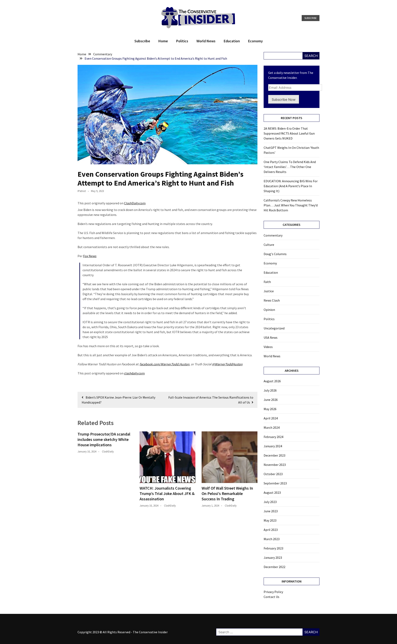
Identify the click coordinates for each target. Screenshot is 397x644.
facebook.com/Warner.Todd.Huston (164, 364)
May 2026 (270, 409)
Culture (269, 245)
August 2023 (272, 492)
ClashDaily (108, 451)
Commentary (273, 235)
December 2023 (274, 455)
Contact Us (271, 597)
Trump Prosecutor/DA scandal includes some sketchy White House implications (104, 439)
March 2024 (272, 427)
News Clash (272, 300)
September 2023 (275, 483)
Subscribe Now (283, 99)
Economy (255, 41)
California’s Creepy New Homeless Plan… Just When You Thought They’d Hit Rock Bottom (291, 205)
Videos (268, 347)
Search (311, 56)
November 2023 (275, 465)
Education (232, 41)
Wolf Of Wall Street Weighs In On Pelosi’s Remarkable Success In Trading (227, 493)
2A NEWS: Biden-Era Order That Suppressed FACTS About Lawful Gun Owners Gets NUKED (289, 133)
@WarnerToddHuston (227, 364)
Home (163, 41)
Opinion (269, 310)
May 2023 (270, 520)
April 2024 (271, 418)
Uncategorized (274, 328)
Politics (182, 41)
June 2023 (271, 511)
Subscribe (310, 18)
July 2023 (270, 502)
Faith (267, 282)
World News (205, 41)
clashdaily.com (134, 373)
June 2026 (271, 400)
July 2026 (270, 390)
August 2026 (272, 381)
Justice (269, 291)
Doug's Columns (275, 254)
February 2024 (273, 437)
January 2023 (273, 557)
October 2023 (273, 474)
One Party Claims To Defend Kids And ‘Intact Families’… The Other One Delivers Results (290, 167)
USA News (270, 337)
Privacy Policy (273, 592)
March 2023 (272, 539)
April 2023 (271, 530)
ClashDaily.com (135, 203)
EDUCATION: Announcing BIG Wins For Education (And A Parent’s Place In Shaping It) (291, 186)
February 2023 (273, 548)
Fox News (89, 256)
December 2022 (274, 567)
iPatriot (82, 191)
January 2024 (273, 446)
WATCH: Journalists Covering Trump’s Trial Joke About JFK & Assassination (167, 493)
